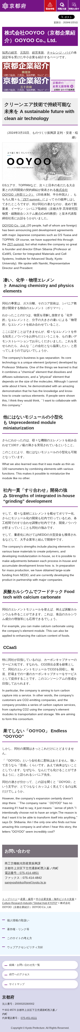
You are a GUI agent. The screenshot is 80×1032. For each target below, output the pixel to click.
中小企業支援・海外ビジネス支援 (55, 899)
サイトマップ (17, 984)
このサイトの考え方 (19, 938)
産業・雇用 (26, 899)
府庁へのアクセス (19, 974)
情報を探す (74, 9)
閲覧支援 (62, 9)
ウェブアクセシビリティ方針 (25, 947)
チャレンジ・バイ (59, 52)
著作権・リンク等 (18, 929)
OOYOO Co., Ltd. (14, 225)
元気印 (24, 52)
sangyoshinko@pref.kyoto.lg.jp (25, 882)
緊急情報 (50, 9)
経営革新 (38, 52)
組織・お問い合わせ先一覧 (24, 964)
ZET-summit (15, 244)
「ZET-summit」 (31, 199)
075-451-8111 (29, 1018)
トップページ (9, 899)
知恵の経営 (9, 52)
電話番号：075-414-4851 (22, 873)
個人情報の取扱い (18, 920)
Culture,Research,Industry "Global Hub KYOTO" (29, 903)
